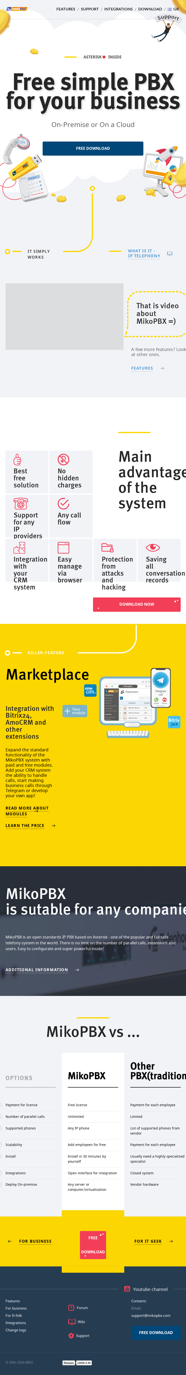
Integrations (118, 9)
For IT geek (148, 1241)
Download (150, 9)
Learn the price (25, 826)
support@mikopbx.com (150, 1315)
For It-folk (14, 1315)
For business (35, 1241)
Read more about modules (27, 811)
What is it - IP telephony (144, 253)
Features (65, 9)
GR (176, 9)
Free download (93, 148)
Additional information (37, 970)
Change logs (16, 1330)
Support (90, 9)
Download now (136, 604)
